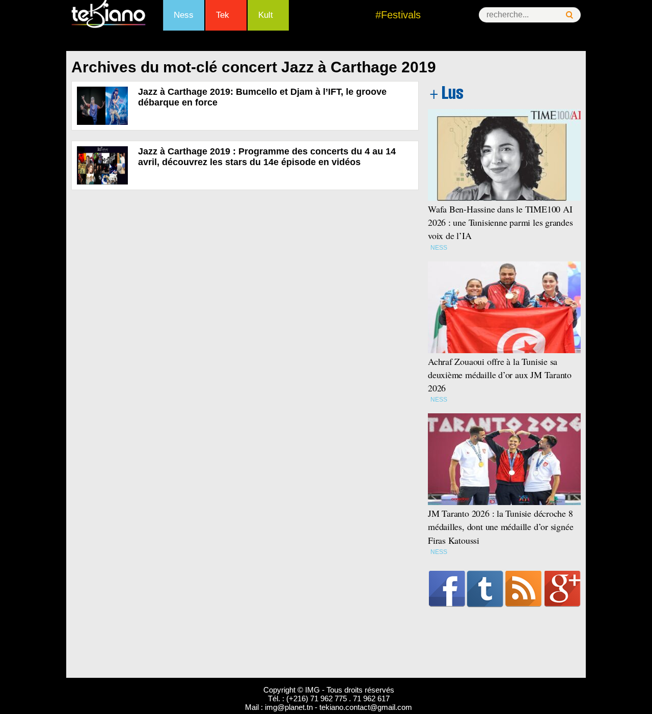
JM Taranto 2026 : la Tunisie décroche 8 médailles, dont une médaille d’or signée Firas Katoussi (500, 526)
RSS (523, 588)
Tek (222, 15)
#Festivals (398, 14)
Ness (184, 15)
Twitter (485, 588)
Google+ (563, 588)
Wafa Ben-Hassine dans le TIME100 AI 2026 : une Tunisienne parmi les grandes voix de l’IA (500, 222)
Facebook (447, 588)
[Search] (569, 15)
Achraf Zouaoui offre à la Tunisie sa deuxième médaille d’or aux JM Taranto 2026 (500, 374)
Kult (265, 15)
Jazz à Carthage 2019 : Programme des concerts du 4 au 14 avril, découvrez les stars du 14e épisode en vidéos (267, 156)
